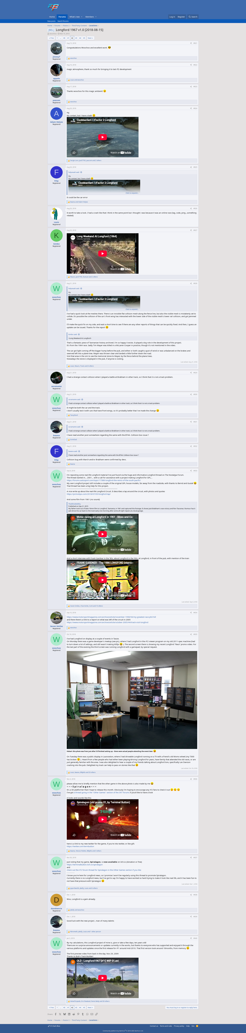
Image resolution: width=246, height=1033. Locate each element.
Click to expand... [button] (132, 193)
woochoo (53, 33)
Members (89, 16)
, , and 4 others (82, 366)
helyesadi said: (73, 172)
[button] (82, 16)
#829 (195, 373)
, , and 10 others (86, 606)
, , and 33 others (83, 772)
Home (52, 16)
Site (193, 1026)
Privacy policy (179, 1026)
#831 (195, 422)
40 (64, 38)
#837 (195, 857)
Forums (62, 16)
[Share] (191, 43)
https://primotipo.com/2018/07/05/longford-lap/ (89, 494)
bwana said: (72, 451)
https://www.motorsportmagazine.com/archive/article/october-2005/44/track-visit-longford (107, 622)
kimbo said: (72, 334)
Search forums (63, 21)
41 (68, 38)
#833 (195, 471)
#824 (195, 108)
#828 (195, 283)
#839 (195, 916)
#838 (195, 895)
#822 (195, 65)
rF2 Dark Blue (55, 1026)
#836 (195, 779)
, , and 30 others (90, 1001)
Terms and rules (166, 1026)
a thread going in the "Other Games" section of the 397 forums (101, 792)
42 (72, 38)
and (77, 80)
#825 (195, 167)
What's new (75, 16)
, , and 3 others (85, 851)
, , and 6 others (84, 888)
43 (76, 38)
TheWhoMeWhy (74, 504)
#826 (195, 208)
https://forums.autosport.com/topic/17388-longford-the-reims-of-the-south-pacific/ (104, 480)
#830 (195, 394)
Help (188, 1026)
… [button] (60, 38)
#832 (195, 446)
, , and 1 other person (85, 932)
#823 (195, 86)
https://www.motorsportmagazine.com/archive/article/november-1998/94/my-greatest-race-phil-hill (111, 617)
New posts (51, 21)
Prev (52, 38)
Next (89, 38)
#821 (195, 43)
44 (80, 38)
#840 (195, 938)
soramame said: (74, 399)
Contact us (154, 1026)
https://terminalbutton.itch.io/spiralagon (85, 864)
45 (84, 38)
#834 (195, 613)
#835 (195, 634)
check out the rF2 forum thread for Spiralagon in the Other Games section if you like (104, 870)
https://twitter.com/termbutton (80, 846)
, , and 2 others (85, 160)
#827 (195, 230)
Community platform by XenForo (123, 1031)
